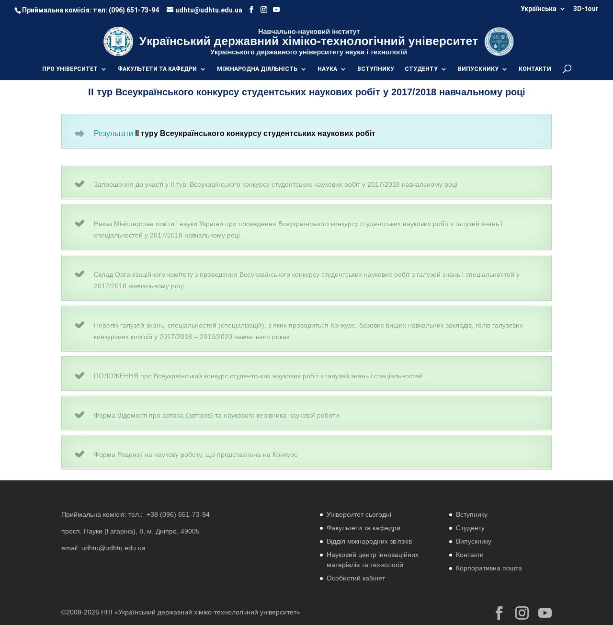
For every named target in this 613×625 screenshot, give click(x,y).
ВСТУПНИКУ (375, 69)
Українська (538, 8)
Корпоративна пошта (489, 568)
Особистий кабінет (356, 578)
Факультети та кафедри (363, 528)
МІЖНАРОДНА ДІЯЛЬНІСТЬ (257, 69)
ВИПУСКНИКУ (478, 69)
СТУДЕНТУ (421, 69)
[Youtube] (276, 9)
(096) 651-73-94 (134, 10)
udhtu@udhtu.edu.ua (113, 548)
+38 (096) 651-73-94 (178, 514)
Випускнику (473, 541)
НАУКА (327, 69)
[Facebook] (251, 9)
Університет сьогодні (359, 514)
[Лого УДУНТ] (498, 40)
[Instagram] (264, 9)
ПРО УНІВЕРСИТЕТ (70, 69)
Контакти (470, 554)
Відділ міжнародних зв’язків (369, 541)
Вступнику (472, 514)
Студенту (470, 528)
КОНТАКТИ (535, 69)
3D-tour (586, 8)
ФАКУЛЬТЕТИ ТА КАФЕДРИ (157, 69)
